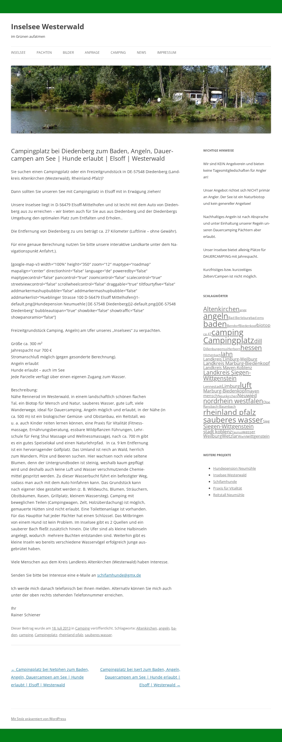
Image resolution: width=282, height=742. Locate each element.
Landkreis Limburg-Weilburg (230, 359)
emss (223, 348)
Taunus (237, 432)
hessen (251, 347)
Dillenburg (211, 348)
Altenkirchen (146, 628)
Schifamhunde (225, 481)
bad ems (257, 317)
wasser (248, 431)
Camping (118, 52)
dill (258, 341)
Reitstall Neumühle (228, 494)
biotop (263, 325)
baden (215, 323)
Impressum (166, 52)
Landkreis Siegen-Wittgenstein (227, 375)
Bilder (68, 52)
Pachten (44, 52)
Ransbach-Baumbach (219, 406)
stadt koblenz (217, 431)
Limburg (231, 386)
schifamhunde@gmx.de (119, 575)
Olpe (266, 402)
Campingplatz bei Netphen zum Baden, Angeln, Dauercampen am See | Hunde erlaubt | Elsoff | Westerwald (50, 677)
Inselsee (18, 52)
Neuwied (247, 395)
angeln (164, 628)
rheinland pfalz (71, 634)
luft (246, 385)
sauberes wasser (98, 634)
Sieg (266, 421)
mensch (210, 395)
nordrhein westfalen (233, 400)
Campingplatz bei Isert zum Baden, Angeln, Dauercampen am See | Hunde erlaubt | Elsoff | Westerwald (140, 677)
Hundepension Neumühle (234, 468)
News (141, 52)
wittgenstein (258, 436)
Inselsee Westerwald (47, 26)
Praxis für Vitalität (227, 488)
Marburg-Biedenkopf (224, 391)
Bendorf (233, 326)
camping (26, 634)
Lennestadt (212, 386)
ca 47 (207, 334)
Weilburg (212, 436)
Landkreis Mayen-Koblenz (227, 367)
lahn (227, 354)
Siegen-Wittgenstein (228, 426)
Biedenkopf (248, 325)
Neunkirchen (227, 396)
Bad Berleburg (239, 317)
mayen (252, 391)
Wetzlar (230, 436)
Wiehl (242, 436)
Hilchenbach (212, 355)
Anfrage (92, 52)
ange (243, 310)
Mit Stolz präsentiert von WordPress (38, 718)
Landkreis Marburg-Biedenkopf (236, 363)
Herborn (233, 348)
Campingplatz (46, 634)
